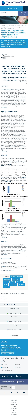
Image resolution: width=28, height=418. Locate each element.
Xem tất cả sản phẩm (7, 370)
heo (18, 279)
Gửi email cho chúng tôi (7, 353)
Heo (4, 297)
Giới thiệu (5, 54)
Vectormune (5, 367)
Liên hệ (14, 412)
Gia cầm (5, 299)
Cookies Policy (14, 404)
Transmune (17, 367)
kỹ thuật (12, 282)
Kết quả (4, 57)
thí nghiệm (19, 282)
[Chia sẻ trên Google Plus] (12, 304)
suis (15, 284)
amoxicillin (6, 287)
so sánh (5, 284)
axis (13, 279)
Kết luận (4, 59)
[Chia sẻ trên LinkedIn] (14, 304)
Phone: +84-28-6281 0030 (7, 352)
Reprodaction (18, 364)
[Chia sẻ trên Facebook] (9, 304)
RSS (14, 410)
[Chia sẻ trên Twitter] (7, 304)
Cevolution (4, 364)
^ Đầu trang (4, 107)
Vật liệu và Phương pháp (8, 56)
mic (11, 284)
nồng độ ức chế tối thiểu (16, 276)
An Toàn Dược (14, 408)
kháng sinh (21, 284)
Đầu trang (4, 151)
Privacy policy (14, 414)
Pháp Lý (14, 406)
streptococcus (7, 279)
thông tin (6, 282)
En (10, 387)
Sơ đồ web (14, 402)
